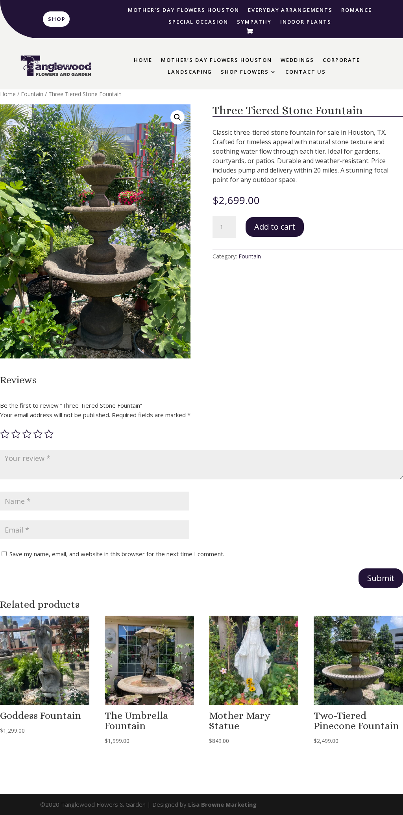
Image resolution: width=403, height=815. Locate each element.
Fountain (32, 94)
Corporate (341, 60)
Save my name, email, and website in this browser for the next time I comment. (116, 554)
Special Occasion (198, 22)
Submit (380, 578)
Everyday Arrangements (290, 10)
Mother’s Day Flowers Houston (183, 10)
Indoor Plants (305, 22)
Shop (57, 18)
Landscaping (190, 72)
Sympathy (254, 22)
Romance (356, 10)
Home (143, 60)
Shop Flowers (244, 72)
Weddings (297, 60)
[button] (177, 117)
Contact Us (305, 72)
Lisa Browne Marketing (222, 804)
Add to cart (274, 226)
